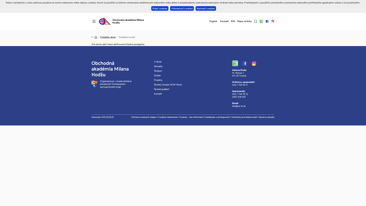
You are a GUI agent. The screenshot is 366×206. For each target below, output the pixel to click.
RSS (233, 21)
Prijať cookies (159, 8)
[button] (255, 21)
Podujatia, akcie (108, 37)
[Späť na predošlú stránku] (93, 37)
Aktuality (158, 66)
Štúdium (158, 71)
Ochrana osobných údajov (144, 117)
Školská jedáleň (161, 89)
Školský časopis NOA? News (168, 84)
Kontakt (224, 21)
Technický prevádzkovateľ (244, 117)
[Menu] (94, 21)
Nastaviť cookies (206, 8)
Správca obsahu (266, 117)
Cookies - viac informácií (191, 117)
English (213, 21)
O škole (158, 61)
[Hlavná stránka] (95, 37)
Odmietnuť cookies (182, 8)
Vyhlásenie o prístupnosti (217, 117)
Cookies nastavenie (167, 117)
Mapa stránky (244, 21)
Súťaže (157, 75)
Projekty (158, 80)
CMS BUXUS (107, 117)
